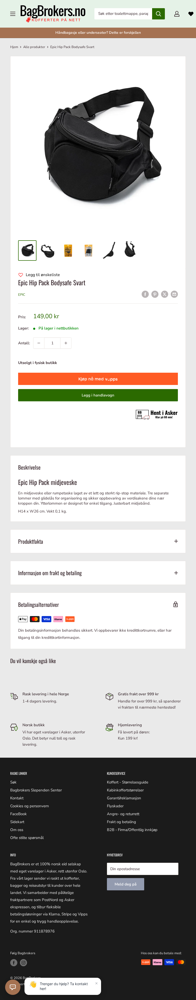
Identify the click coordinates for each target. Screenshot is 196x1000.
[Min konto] (176, 14)
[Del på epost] (174, 294)
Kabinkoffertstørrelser (125, 790)
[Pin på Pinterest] (154, 294)
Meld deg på (126, 884)
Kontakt (16, 798)
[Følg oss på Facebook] (13, 962)
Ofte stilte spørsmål (27, 837)
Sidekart (17, 821)
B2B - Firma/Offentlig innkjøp (132, 829)
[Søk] (158, 13)
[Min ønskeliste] (191, 14)
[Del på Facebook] (145, 294)
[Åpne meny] (12, 14)
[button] (12, 987)
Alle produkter (34, 47)
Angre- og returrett (123, 813)
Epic (21, 294)
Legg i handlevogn (98, 395)
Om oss (16, 829)
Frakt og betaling (121, 821)
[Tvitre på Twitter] (164, 294)
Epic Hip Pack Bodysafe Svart (51, 282)
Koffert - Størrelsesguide (127, 782)
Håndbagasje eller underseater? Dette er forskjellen (98, 32)
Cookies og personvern (29, 806)
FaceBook (18, 813)
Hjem (14, 47)
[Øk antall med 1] (65, 343)
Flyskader (115, 806)
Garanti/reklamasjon (124, 798)
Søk (13, 782)
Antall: (24, 343)
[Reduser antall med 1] (38, 343)
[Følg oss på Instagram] (23, 962)
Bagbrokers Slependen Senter (36, 790)
